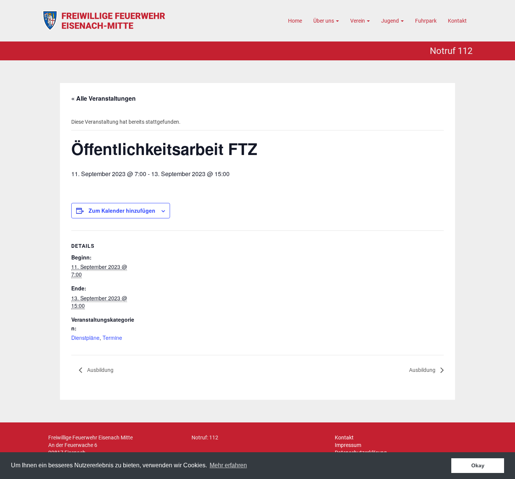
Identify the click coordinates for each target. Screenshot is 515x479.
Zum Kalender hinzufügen (122, 210)
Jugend (390, 21)
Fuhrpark (426, 21)
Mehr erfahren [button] (228, 465)
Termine (112, 337)
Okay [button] (477, 465)
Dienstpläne (85, 337)
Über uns (324, 21)
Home (295, 21)
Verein (358, 21)
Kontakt (457, 21)
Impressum (348, 445)
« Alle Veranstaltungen (103, 98)
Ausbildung (99, 370)
